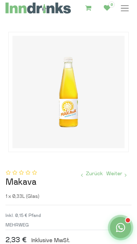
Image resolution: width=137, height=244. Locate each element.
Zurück (94, 173)
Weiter (114, 173)
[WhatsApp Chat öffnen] (120, 227)
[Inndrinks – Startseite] (38, 8)
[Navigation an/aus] (125, 8)
